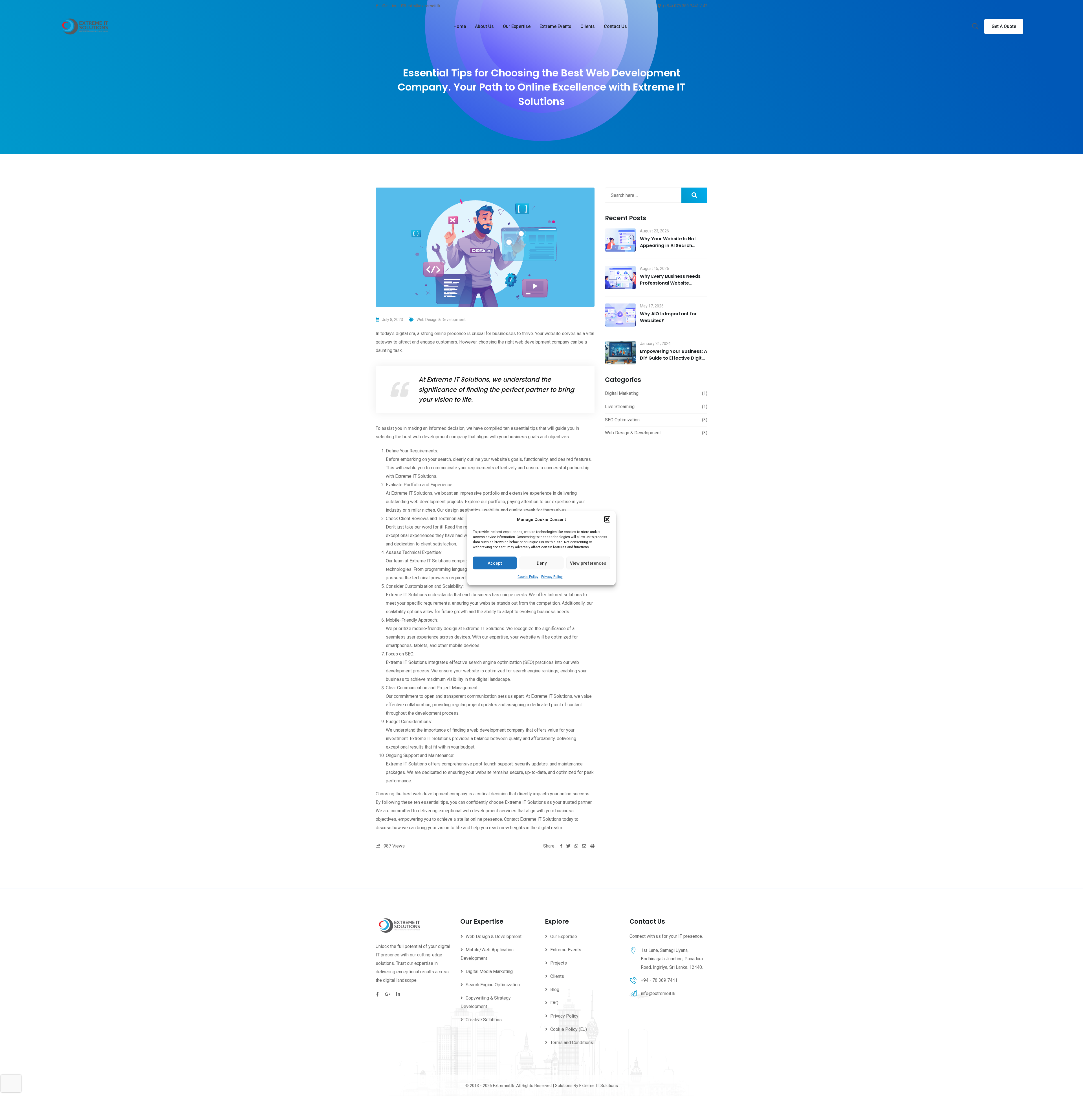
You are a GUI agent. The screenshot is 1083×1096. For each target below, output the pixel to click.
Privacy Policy (552, 577)
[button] (607, 519)
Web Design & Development (441, 319)
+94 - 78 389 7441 (659, 980)
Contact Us (615, 26)
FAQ (554, 1002)
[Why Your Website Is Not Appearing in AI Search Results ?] (620, 240)
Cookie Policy (528, 577)
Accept (495, 562)
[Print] (592, 846)
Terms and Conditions (571, 1042)
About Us (484, 26)
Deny (542, 562)
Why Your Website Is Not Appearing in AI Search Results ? (668, 246)
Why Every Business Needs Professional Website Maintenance (670, 283)
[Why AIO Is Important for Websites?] (620, 315)
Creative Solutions (484, 1019)
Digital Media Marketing (489, 971)
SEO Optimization (622, 419)
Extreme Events (555, 26)
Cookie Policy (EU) (568, 1029)
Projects (558, 963)
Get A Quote (1004, 26)
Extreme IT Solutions (598, 1085)
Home (460, 26)
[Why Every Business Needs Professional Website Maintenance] (620, 277)
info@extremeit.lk (424, 5)
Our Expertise (517, 26)
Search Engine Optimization (493, 984)
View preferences (588, 562)
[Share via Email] (586, 846)
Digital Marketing (622, 393)
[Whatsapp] (578, 846)
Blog (554, 989)
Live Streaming (620, 406)
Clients (587, 26)
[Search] (975, 26)
